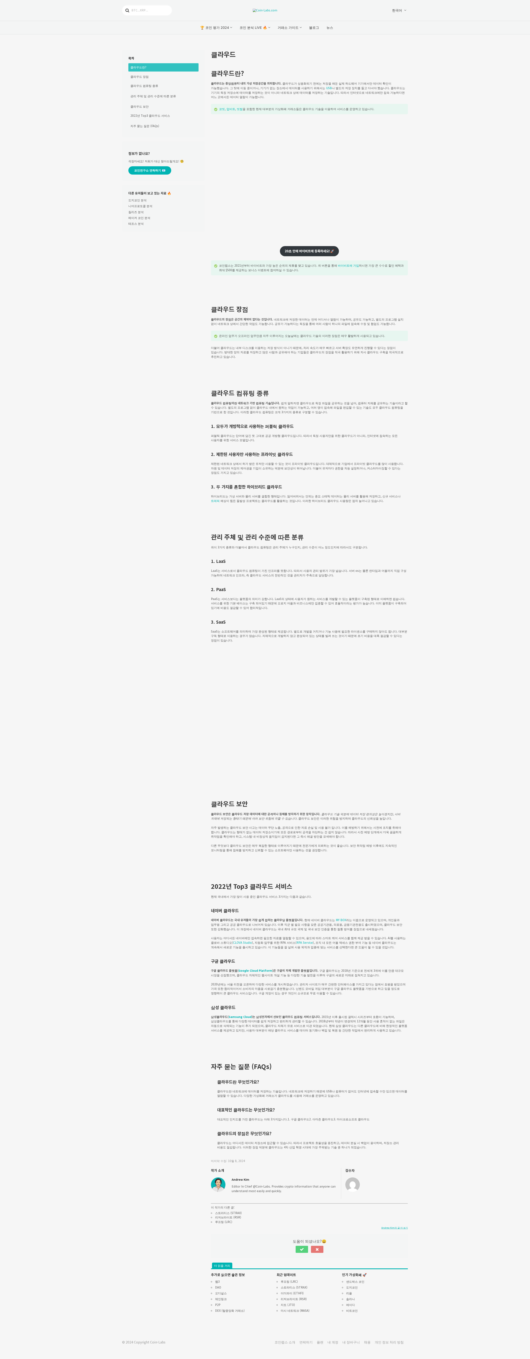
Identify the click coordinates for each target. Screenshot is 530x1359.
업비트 (230, 109)
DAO (218, 1287)
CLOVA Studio (242, 942)
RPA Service (304, 942)
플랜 (320, 1342)
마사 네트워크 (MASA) (295, 1310)
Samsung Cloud (240, 1017)
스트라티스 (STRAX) (228, 1213)
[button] (302, 1249)
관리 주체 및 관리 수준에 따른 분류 (153, 96)
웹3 (217, 1281)
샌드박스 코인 (355, 1281)
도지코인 (352, 1287)
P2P (217, 1305)
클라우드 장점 (139, 76)
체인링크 (221, 1299)
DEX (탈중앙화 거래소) (230, 1310)
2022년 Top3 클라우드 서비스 (150, 115)
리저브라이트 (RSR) (228, 1217)
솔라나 (350, 1299)
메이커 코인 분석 (139, 218)
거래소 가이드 (288, 28)
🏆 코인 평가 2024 (214, 28)
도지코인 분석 (137, 200)
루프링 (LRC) (223, 1222)
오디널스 (221, 1293)
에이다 (350, 1305)
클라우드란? (138, 67)
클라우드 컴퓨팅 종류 (144, 86)
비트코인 (352, 1310)
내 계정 (333, 1342)
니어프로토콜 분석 (140, 206)
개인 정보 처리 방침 (389, 1342)
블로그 (314, 28)
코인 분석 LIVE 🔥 (253, 28)
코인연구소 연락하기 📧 (149, 170)
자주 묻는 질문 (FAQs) (144, 126)
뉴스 (329, 28)
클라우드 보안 (139, 106)
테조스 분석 (136, 223)
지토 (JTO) (288, 1305)
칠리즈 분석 (136, 212)
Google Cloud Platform (255, 970)
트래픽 (215, 501)
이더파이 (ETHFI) (292, 1293)
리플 (349, 1293)
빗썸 (240, 109)
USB (329, 88)
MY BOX (341, 920)
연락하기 (306, 1342)
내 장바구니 (351, 1342)
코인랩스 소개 (285, 1342)
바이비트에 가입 (348, 265)
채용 (367, 1342)
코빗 (222, 109)
